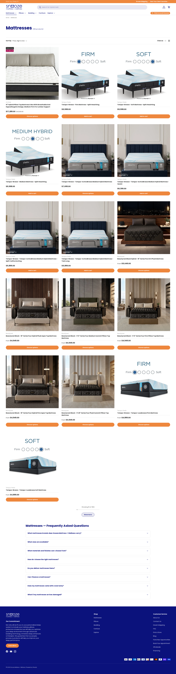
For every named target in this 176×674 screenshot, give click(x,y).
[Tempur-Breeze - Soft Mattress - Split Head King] (143, 73)
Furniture (42, 13)
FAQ (154, 629)
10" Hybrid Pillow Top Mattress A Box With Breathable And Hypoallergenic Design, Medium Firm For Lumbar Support (28, 106)
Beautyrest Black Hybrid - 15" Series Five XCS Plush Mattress (140, 259)
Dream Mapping (141, 1)
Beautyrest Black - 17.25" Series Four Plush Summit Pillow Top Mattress (85, 414)
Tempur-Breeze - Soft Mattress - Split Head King (136, 105)
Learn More (12, 646)
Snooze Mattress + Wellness (17, 667)
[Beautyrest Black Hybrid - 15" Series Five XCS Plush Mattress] (143, 227)
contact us (93, 546)
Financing (156, 651)
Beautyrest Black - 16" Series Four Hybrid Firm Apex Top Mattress (31, 413)
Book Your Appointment (161, 643)
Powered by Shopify (31, 667)
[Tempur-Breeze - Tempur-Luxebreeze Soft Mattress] (32, 459)
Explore (50, 13)
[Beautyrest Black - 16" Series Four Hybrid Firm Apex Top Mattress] (32, 381)
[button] (169, 7)
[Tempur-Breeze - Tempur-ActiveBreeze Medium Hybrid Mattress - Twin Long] (88, 227)
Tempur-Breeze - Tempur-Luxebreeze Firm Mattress (137, 413)
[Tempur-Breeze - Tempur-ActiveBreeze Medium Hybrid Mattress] (88, 150)
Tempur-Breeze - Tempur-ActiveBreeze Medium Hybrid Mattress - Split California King (31, 260)
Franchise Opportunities (161, 640)
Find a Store (157, 632)
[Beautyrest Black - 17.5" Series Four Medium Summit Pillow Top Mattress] (88, 304)
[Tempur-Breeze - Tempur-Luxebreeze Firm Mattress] (143, 381)
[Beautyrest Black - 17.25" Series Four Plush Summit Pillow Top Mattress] (88, 381)
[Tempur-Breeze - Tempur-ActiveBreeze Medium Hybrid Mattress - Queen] (143, 150)
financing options (43, 581)
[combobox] (92, 7)
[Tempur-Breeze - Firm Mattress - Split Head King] (88, 73)
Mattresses (10, 13)
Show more (88, 515)
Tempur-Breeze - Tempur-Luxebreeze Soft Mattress (26, 490)
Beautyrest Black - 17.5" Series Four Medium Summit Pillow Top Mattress (86, 337)
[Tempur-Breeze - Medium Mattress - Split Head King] (32, 150)
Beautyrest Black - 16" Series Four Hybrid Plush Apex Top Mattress (31, 336)
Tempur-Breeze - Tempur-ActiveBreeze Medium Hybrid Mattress (87, 182)
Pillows (21, 13)
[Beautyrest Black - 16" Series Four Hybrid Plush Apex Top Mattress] (32, 304)
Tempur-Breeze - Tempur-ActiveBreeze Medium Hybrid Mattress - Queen (143, 183)
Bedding (31, 13)
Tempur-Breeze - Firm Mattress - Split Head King (80, 105)
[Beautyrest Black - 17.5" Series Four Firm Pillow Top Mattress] (143, 304)
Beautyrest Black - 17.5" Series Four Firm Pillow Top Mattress (140, 336)
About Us (156, 618)
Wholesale (157, 647)
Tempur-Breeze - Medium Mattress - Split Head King (26, 182)
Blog (154, 636)
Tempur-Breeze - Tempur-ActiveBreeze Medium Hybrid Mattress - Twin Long (87, 260)
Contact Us (157, 621)
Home (7, 17)
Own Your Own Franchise (158, 1)
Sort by (8, 41)
